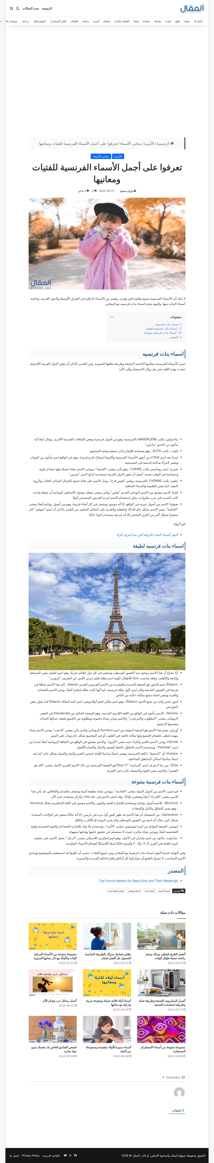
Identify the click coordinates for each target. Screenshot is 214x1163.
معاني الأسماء (130, 143)
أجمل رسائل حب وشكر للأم (60, 1000)
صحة (136, 21)
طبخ (177, 21)
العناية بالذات (121, 21)
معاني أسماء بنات (116, 890)
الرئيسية (47, 8)
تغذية (168, 21)
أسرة (96, 21)
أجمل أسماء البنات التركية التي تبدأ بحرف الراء (147, 535)
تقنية (187, 21)
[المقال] (192, 8)
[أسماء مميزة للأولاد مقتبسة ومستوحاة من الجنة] (107, 1029)
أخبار (199, 21)
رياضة (85, 21)
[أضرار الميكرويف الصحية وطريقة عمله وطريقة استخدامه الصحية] (161, 982)
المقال (174, 1155)
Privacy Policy (30, 1155)
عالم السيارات (58, 21)
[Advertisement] (107, 82)
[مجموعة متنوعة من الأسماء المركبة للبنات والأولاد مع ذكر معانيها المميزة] (53, 936)
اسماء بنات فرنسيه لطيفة (161, 328)
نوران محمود (126, 190)
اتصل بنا (14, 1155)
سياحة (146, 21)
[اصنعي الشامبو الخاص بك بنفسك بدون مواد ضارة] (53, 1029)
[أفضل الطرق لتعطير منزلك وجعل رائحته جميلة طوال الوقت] (161, 936)
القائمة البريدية (51, 1155)
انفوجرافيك (39, 21)
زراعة (25, 21)
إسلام (106, 21)
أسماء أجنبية (164, 890)
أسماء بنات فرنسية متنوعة (160, 332)
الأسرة (149, 143)
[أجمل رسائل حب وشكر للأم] (53, 982)
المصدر (173, 337)
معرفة (157, 21)
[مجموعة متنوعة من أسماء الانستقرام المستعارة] (161, 1029)
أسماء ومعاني (134, 890)
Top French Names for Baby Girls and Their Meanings (138, 881)
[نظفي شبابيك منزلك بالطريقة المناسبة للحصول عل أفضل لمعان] (107, 936)
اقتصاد (74, 21)
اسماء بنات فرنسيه (167, 324)
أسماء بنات (149, 890)
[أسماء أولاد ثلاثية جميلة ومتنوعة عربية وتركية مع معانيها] (107, 982)
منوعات (12, 21)
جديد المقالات (31, 8)
